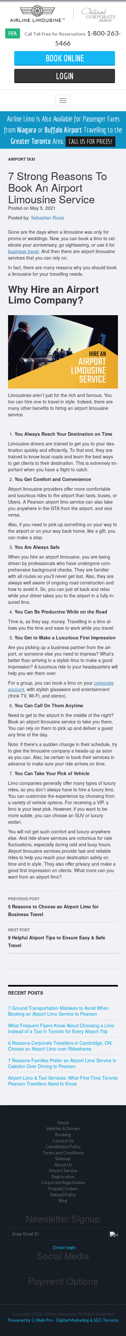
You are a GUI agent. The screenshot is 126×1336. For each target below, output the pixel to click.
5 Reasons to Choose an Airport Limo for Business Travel (53, 906)
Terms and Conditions (63, 1152)
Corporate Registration (63, 1182)
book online (65, 58)
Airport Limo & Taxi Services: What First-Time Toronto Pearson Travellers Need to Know (63, 1080)
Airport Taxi (21, 159)
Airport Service (63, 1170)
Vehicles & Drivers (63, 1128)
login (64, 76)
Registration (63, 1176)
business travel (23, 251)
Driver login (64, 1247)
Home (63, 1122)
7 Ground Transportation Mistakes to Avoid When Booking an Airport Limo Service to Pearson (58, 1011)
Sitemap (63, 1158)
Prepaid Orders (63, 1188)
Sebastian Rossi (47, 217)
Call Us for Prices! (90, 141)
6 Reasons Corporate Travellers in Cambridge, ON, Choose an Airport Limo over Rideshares (60, 1046)
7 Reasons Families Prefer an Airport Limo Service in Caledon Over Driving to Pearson (62, 1063)
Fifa (12, 33)
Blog (63, 1200)
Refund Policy (63, 1194)
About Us (63, 1164)
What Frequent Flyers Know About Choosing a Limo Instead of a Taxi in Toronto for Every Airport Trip (61, 1028)
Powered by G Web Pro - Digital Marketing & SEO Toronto (63, 1320)
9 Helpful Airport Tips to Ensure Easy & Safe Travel (56, 937)
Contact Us (63, 1140)
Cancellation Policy (63, 1146)
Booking (63, 1134)
